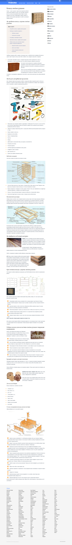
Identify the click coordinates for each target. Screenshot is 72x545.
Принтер (43, 524)
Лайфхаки (43, 536)
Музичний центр (44, 518)
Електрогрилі (8, 499)
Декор (43, 498)
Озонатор (32, 499)
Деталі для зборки (15, 47)
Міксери (50, 16)
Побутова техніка (22, 3)
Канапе (32, 512)
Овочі (55, 517)
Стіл (31, 533)
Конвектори (32, 494)
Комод (32, 513)
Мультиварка (50, 13)
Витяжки (20, 533)
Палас (55, 506)
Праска (49, 28)
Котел (31, 495)
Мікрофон (44, 516)
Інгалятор (8, 514)
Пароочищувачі (21, 498)
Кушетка (32, 520)
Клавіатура (44, 509)
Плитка (55, 510)
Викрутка (43, 531)
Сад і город (56, 516)
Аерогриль (8, 491)
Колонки (43, 510)
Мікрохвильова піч (9, 531)
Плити (19, 503)
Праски (20, 521)
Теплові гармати (33, 502)
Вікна (55, 498)
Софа (31, 532)
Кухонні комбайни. (9, 525)
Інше (39, 3)
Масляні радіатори (33, 497)
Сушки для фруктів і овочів (23, 518)
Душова (55, 529)
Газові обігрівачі (33, 490)
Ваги (19, 528)
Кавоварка (8, 520)
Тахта (43, 490)
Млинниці (8, 494)
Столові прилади (56, 514)
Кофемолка (8, 518)
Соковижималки (21, 514)
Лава (31, 531)
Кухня (43, 535)
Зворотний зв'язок (9, 0)
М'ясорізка (50, 23)
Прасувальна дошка (10, 509)
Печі (19, 502)
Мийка (55, 495)
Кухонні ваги (8, 524)
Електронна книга (45, 506)
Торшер (55, 525)
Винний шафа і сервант (22, 531)
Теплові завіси (33, 503)
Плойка (20, 505)
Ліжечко (32, 517)
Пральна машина (51, 26)
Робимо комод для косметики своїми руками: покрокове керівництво (17, 42)
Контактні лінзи (44, 532)
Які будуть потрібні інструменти (16, 31)
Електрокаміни (21, 536)
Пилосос (50, 21)
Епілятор (8, 502)
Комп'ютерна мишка (45, 512)
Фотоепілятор (9, 506)
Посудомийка (51, 18)
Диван (31, 510)
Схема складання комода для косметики (17, 50)
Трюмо (43, 491)
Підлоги (55, 499)
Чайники (8, 495)
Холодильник (50, 31)
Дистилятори (8, 497)
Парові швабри (21, 501)
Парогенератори (21, 497)
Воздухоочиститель (21, 532)
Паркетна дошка (57, 509)
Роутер (43, 525)
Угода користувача (62, 541)
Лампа (55, 490)
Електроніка (44, 502)
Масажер (8, 529)
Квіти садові (56, 518)
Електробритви (44, 501)
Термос (49, 40)
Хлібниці (8, 510)
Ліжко (31, 516)
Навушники (44, 520)
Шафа (31, 529)
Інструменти (44, 529)
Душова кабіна (44, 499)
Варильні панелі (21, 525)
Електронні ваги (9, 501)
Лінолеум (55, 505)
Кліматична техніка (30, 3)
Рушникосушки (21, 506)
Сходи (55, 491)
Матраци (55, 494)
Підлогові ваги (21, 490)
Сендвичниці (20, 510)
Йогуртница (50, 38)
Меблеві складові (15, 33)
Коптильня (43, 533)
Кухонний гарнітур (33, 518)
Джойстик (43, 505)
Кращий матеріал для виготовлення (19, 45)
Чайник (49, 35)
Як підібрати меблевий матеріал (16, 37)
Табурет (32, 536)
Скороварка (20, 513)
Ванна (55, 528)
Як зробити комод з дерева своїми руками (18, 28)
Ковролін (55, 501)
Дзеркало (43, 495)
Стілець (32, 535)
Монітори (43, 517)
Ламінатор (44, 513)
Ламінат (55, 503)
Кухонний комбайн (52, 9)
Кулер (49, 43)
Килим (55, 502)
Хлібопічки (8, 512)
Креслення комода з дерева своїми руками (18, 39)
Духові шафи (9, 498)
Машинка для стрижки (10, 528)
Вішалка (43, 494)
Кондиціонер (9, 521)
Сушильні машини (21, 517)
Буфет (31, 509)
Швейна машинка (21, 512)
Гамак (43, 528)
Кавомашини (8, 517)
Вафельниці (20, 524)
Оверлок (20, 494)
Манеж (32, 521)
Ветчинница (20, 529)
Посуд (55, 512)
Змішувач (55, 531)
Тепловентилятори (33, 501)
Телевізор (55, 524)
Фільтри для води (9, 505)
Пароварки (20, 499)
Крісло (31, 514)
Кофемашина (50, 11)
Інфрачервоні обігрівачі (34, 491)
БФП (43, 514)
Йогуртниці (8, 516)
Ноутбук (43, 521)
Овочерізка (20, 495)
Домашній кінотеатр (45, 503)
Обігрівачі (32, 498)
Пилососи (20, 509)
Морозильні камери (10, 533)
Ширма (32, 528)
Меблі (36, 3)
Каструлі (55, 513)
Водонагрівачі (33, 505)
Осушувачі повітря (21, 491)
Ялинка (55, 532)
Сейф (55, 520)
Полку (31, 524)
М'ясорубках (8, 536)
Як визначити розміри (16, 35)
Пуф (31, 525)
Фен (49, 33)
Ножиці (55, 497)
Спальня (55, 521)
